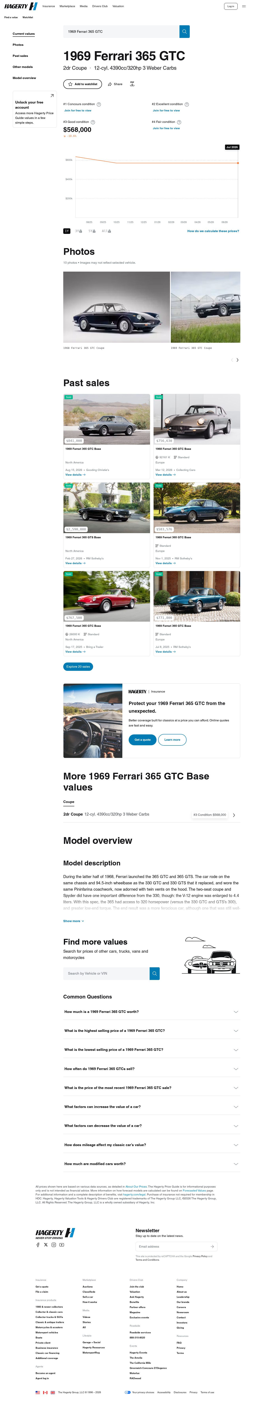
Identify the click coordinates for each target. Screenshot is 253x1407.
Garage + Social (91, 1342)
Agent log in (42, 1378)
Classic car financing (47, 1353)
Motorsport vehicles (47, 1332)
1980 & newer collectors (49, 1306)
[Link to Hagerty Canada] (45, 1392)
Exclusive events (139, 1317)
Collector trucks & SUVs (49, 1317)
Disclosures (180, 1392)
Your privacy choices (143, 1392)
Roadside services (140, 1332)
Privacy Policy (200, 1256)
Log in (231, 6)
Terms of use (207, 1392)
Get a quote (143, 739)
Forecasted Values (194, 1190)
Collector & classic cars (49, 1312)
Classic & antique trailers (50, 1322)
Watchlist (28, 17)
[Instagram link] (54, 1245)
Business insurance (47, 1348)
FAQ (179, 1342)
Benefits (134, 1302)
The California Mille (140, 1363)
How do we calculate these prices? (213, 231)
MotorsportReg (91, 1352)
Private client (43, 1342)
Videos (86, 1317)
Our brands (183, 1302)
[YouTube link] (62, 1245)
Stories (87, 1322)
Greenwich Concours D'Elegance (148, 1368)
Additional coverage (47, 1358)
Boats (39, 1337)
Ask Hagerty (137, 1297)
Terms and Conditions (147, 1259)
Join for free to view (77, 110)
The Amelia (136, 1357)
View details (73, 474)
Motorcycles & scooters (49, 1327)
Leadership (183, 1297)
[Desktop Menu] (244, 6)
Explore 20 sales (78, 666)
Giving (180, 1327)
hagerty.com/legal (134, 1194)
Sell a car (88, 1297)
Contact (181, 1317)
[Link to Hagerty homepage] (55, 1233)
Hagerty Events (138, 1352)
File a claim (42, 1291)
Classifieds (89, 1291)
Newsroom (183, 1312)
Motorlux (135, 1373)
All (84, 1327)
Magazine (135, 1312)
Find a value (11, 17)
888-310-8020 (137, 1337)
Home (180, 1286)
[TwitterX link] (46, 1245)
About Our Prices (136, 1186)
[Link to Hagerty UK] (53, 1392)
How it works (90, 1302)
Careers (181, 1307)
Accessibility (164, 1392)
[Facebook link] (38, 1245)
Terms (180, 1353)
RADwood (135, 1378)
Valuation (135, 1291)
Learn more (172, 739)
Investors (182, 1322)
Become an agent (45, 1373)
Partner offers (137, 1307)
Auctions (88, 1286)
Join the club (137, 1286)
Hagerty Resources (94, 1347)
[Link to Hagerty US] (38, 1392)
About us (182, 1291)
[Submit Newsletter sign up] (212, 1246)
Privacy (181, 1348)
